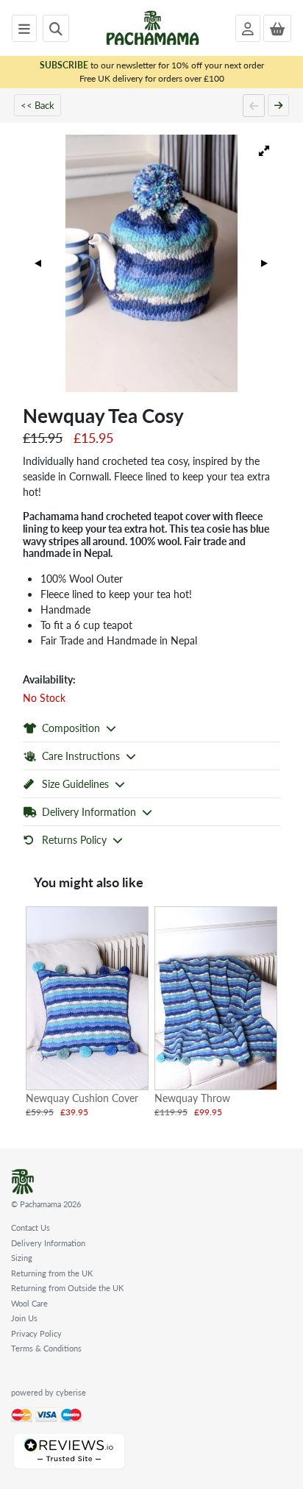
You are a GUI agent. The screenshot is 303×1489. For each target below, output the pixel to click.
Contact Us (30, 1227)
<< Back (37, 105)
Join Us (24, 1317)
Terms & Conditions (46, 1348)
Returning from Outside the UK (67, 1287)
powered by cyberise (48, 1392)
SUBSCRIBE (64, 65)
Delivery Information (48, 1242)
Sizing (21, 1257)
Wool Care (29, 1303)
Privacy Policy (36, 1333)
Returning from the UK (52, 1273)
